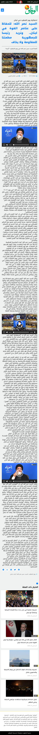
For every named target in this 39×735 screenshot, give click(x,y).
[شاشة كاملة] (4, 145)
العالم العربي (11, 76)
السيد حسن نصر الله (22, 574)
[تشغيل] (35, 145)
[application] (19, 137)
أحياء (15, 574)
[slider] (21, 144)
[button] (2, 10)
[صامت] (7, 145)
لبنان (17, 76)
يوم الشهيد (32, 574)
